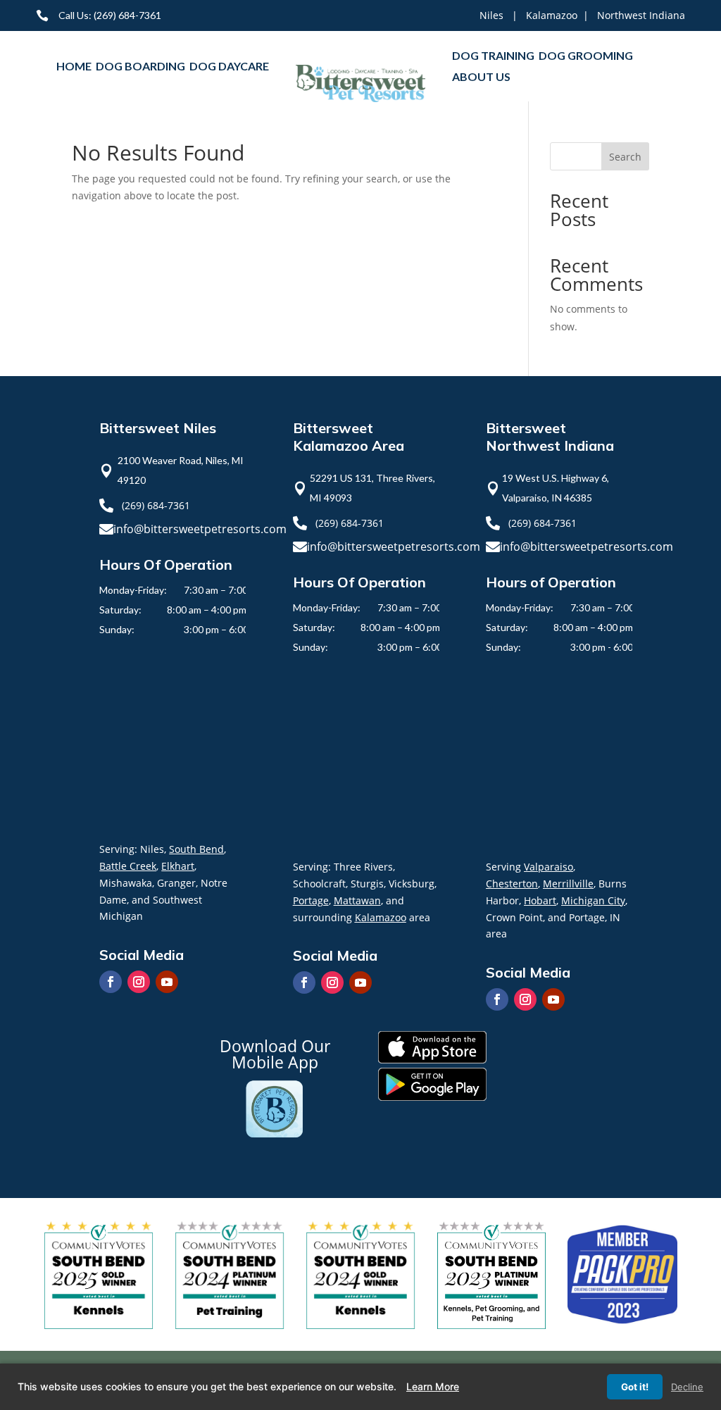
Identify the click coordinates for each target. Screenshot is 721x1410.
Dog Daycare (229, 67)
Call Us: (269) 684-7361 (109, 15)
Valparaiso (548, 866)
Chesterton (512, 883)
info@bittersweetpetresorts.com (200, 529)
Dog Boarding (140, 67)
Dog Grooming (586, 56)
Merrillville (568, 883)
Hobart (540, 900)
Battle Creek (127, 866)
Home (74, 67)
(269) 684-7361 (156, 505)
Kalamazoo (551, 15)
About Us (481, 77)
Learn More (432, 1386)
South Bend (196, 849)
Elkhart (177, 866)
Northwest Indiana (641, 15)
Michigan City (593, 900)
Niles (491, 15)
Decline (687, 1386)
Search (625, 156)
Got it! (634, 1386)
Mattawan (357, 900)
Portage (311, 900)
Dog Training (493, 56)
